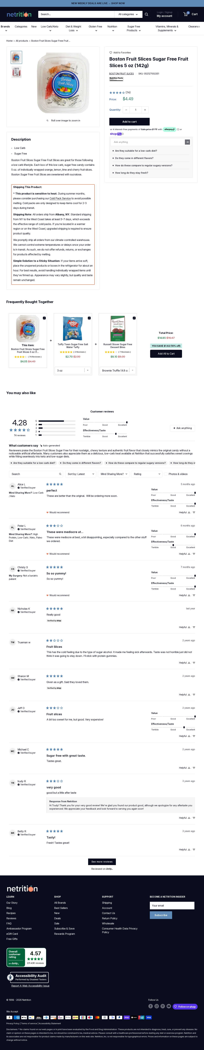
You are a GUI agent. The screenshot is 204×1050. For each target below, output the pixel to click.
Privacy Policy (12, 1023)
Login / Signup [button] (164, 12)
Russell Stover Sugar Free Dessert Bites (117, 346)
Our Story (12, 902)
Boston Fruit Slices (121, 73)
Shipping (107, 902)
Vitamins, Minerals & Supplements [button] (167, 28)
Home (9, 40)
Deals (57, 918)
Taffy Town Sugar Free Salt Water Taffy (73, 346)
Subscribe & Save (64, 928)
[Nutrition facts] (116, 78)
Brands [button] (5, 26)
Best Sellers (61, 908)
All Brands (60, 902)
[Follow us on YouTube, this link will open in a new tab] (169, 1006)
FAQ (8, 923)
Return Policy (109, 918)
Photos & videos (178, 474)
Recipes (11, 913)
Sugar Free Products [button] (133, 28)
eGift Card (12, 933)
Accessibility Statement (50, 1023)
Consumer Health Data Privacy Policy (120, 930)
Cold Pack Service (60, 198)
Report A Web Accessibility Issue (30, 985)
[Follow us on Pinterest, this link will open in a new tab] (162, 1006)
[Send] (187, 142)
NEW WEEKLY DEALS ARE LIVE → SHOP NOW (98, 3)
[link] (120, 92)
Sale (56, 923)
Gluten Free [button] (95, 26)
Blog (9, 908)
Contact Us (108, 913)
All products (22, 40)
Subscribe (161, 915)
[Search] (146, 14)
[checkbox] (179, 474)
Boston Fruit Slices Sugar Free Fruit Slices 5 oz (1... (28, 350)
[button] (191, 14)
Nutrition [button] (112, 26)
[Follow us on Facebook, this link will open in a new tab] (150, 1006)
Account (107, 908)
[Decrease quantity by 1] (126, 109)
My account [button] (164, 16)
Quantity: (115, 109)
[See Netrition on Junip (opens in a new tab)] (109, 869)
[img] (16, 57)
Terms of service (29, 1023)
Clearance (194, 26)
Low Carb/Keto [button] (49, 26)
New (34, 26)
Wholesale (108, 923)
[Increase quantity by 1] (145, 109)
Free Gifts (12, 938)
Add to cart (129, 121)
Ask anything (184, 428)
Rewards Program (64, 933)
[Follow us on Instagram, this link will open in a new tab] (156, 1006)
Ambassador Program (19, 928)
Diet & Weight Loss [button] (73, 28)
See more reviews (102, 861)
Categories (21, 26)
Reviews (11, 918)
